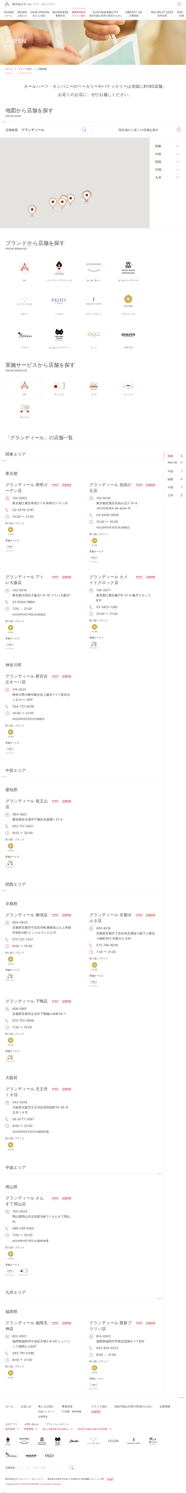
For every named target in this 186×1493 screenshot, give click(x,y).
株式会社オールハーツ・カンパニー (33, 4)
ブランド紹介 (25, 68)
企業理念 (43, 1416)
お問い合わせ (32, 1424)
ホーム (9, 68)
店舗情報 (66, 484)
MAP (55, 484)
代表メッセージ (46, 1411)
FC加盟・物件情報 (71, 1411)
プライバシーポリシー (58, 1424)
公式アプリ (11, 1424)
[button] (86, 197)
